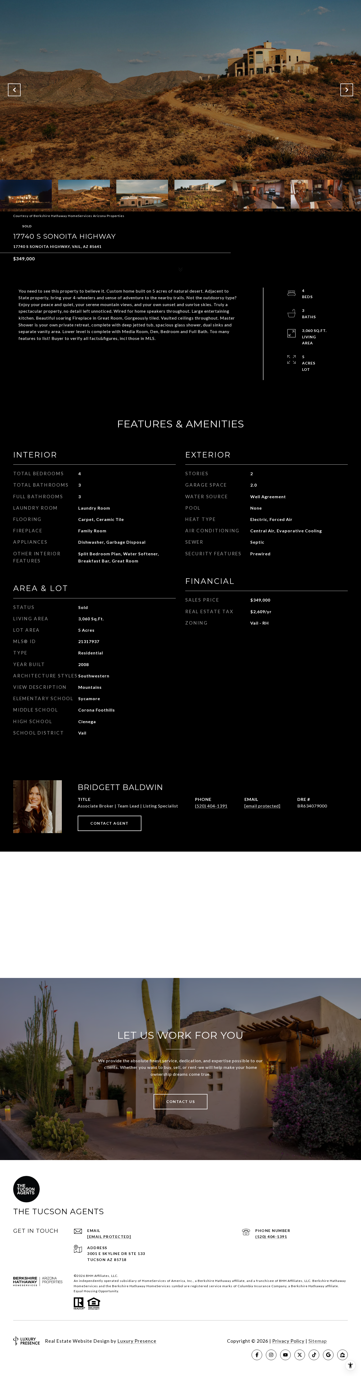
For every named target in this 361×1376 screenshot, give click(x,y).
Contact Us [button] (180, 1101)
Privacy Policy (288, 1341)
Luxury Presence (136, 1341)
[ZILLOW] (342, 1355)
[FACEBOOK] (257, 1355)
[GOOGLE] (328, 1355)
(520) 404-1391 (211, 805)
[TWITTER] (299, 1355)
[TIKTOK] (314, 1355)
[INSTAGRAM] (271, 1355)
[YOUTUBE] (285, 1355)
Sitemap (317, 1341)
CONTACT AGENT (109, 823)
